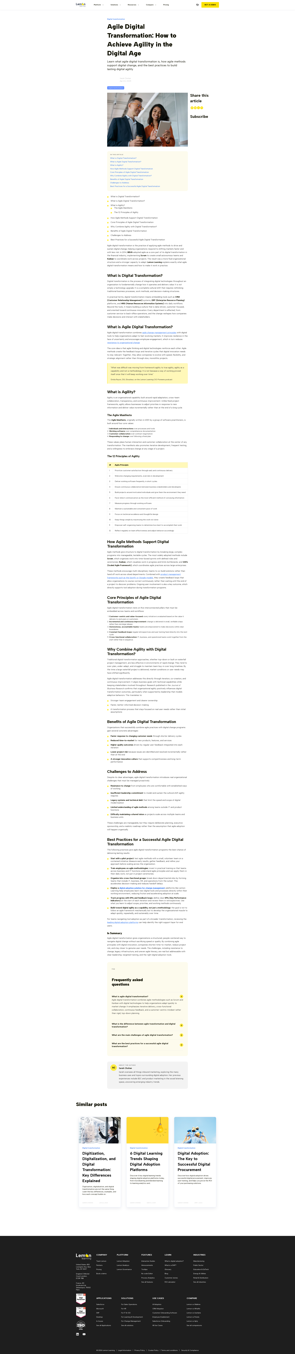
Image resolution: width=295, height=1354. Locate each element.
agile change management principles (159, 332)
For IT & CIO (126, 1313)
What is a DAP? (170, 1265)
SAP (97, 1313)
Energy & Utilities (199, 1274)
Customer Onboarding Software (164, 1313)
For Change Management (131, 1321)
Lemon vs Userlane (194, 1313)
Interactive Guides (148, 1261)
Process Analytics (148, 1278)
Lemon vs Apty (192, 1321)
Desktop (99, 1317)
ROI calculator (170, 1282)
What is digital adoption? (174, 1261)
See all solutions (127, 1325)
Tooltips (144, 1269)
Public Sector (198, 1265)
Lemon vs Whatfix (193, 1309)
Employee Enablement (160, 1317)
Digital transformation (116, 88)
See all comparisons (194, 1325)
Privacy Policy (139, 1350)
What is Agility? (116, 165)
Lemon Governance (124, 1269)
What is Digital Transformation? (123, 158)
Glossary (168, 1269)
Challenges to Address (119, 183)
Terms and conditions (169, 1350)
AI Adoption (156, 1304)
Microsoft (100, 1309)
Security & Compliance (190, 1350)
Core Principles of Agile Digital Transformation (129, 172)
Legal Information (124, 1350)
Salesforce (100, 1304)
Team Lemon (101, 1261)
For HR (123, 1309)
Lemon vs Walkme (193, 1304)
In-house (99, 1321)
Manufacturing (198, 1261)
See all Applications (103, 1325)
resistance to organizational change (123, 342)
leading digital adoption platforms (122, 922)
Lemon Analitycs (123, 1265)
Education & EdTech (201, 1269)
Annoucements (147, 1265)
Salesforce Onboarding (161, 1321)
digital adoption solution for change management (142, 888)
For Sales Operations (129, 1304)
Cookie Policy (153, 1350)
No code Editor (147, 1274)
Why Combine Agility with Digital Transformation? (131, 176)
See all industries (199, 1282)
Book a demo (101, 1274)
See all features (147, 1282)
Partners (99, 1265)
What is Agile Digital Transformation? (125, 162)
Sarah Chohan (125, 78)
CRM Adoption (158, 1309)
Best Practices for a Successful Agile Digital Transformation (135, 186)
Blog (166, 1274)
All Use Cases (157, 1325)
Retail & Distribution (200, 1278)
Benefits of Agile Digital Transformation (126, 179)
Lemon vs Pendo (193, 1317)
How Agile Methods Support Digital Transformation (131, 169)
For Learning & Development (132, 1317)
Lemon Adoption (123, 1261)
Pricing (99, 1269)
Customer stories (171, 1278)
